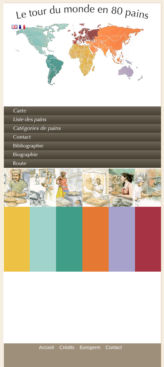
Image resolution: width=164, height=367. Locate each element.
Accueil (46, 347)
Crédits (66, 347)
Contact (114, 347)
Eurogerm (90, 347)
